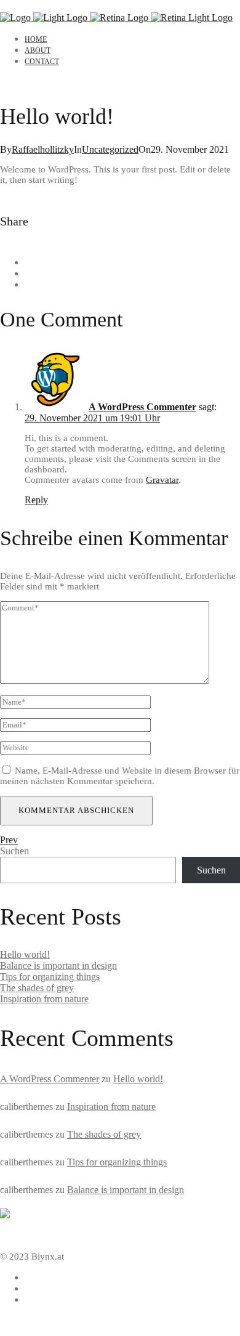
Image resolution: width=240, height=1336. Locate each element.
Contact (42, 61)
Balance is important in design (58, 965)
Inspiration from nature (44, 999)
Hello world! (25, 954)
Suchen (14, 851)
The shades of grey (37, 987)
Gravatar (162, 480)
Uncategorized (110, 149)
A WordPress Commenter (142, 407)
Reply (36, 500)
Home (36, 39)
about (37, 50)
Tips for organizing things (50, 976)
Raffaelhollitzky (43, 149)
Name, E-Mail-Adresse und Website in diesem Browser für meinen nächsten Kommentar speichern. (119, 776)
